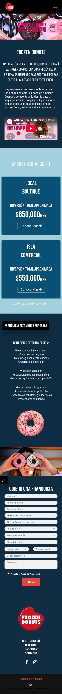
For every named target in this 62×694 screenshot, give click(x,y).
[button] (3, 462)
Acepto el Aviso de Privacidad (25, 574)
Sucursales (31, 645)
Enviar (30, 582)
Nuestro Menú (31, 641)
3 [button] (31, 472)
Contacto (31, 653)
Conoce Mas (29, 226)
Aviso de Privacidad (31, 678)
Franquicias (31, 649)
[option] (31, 461)
